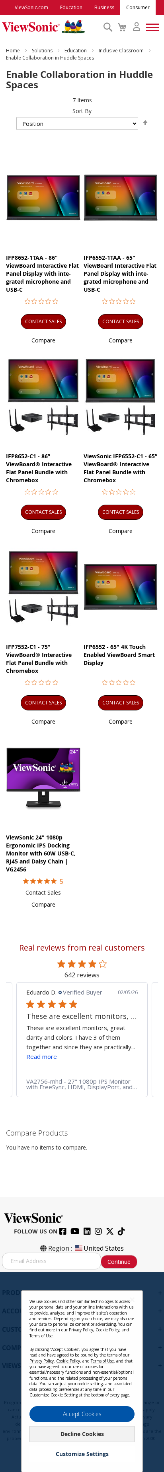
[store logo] (50, 27)
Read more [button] (41, 1056)
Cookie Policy (107, 1330)
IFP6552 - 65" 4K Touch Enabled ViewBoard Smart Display (119, 654)
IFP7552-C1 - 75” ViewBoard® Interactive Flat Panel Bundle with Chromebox (39, 658)
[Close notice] (132, 1300)
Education (71, 7)
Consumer (138, 7)
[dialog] (82, 1372)
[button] (43, 340)
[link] (82, 1084)
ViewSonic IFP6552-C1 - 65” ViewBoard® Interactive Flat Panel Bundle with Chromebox (120, 468)
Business (104, 7)
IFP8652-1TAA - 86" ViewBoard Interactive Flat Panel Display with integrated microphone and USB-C (42, 273)
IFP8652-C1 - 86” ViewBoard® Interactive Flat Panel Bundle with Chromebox (39, 468)
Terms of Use (41, 1336)
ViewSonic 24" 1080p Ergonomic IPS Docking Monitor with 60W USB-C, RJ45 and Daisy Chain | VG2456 (41, 853)
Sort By (82, 111)
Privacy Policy (81, 1330)
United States (104, 1248)
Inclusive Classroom (122, 50)
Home (13, 50)
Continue (119, 1261)
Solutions (43, 50)
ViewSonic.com (31, 7)
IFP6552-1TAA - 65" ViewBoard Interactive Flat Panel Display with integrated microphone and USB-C (120, 273)
